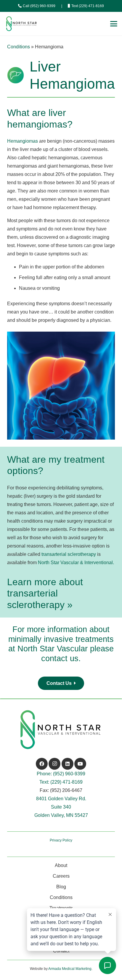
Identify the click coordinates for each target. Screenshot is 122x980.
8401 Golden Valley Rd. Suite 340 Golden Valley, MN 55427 (61, 807)
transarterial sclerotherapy (68, 554)
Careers (61, 876)
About (61, 865)
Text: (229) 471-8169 (61, 782)
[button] (113, 23)
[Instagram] (54, 764)
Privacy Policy (61, 840)
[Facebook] (42, 764)
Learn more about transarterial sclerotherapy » (45, 593)
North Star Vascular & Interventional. (76, 562)
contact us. (61, 658)
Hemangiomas (22, 141)
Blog (61, 886)
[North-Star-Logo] (21, 24)
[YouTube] (80, 764)
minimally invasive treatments (61, 639)
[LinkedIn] (67, 764)
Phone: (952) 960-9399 (61, 773)
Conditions (18, 46)
